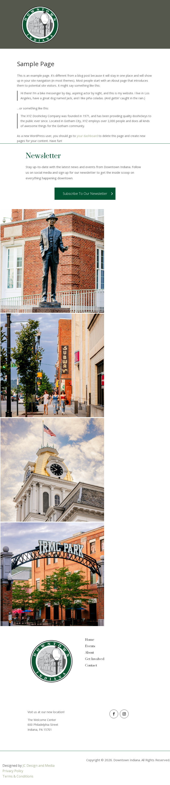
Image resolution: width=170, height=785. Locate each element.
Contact (91, 665)
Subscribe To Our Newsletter (85, 193)
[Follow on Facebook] (113, 714)
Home (89, 640)
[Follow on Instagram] (124, 714)
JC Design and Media (39, 765)
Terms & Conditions (17, 776)
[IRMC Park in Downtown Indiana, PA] (52, 625)
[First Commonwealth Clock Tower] (52, 520)
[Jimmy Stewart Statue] (52, 312)
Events (90, 646)
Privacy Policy (12, 771)
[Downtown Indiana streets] (52, 416)
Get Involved (94, 659)
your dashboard (87, 136)
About (89, 653)
